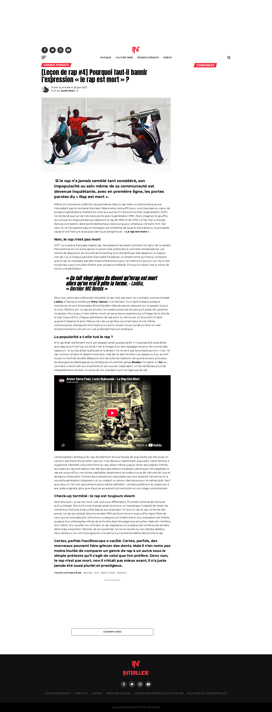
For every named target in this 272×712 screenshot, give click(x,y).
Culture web (124, 57)
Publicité (81, 693)
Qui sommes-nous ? (58, 693)
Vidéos (167, 57)
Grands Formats (148, 57)
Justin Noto (68, 90)
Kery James (108, 573)
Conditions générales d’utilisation (158, 693)
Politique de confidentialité (207, 693)
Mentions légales (118, 693)
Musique (105, 57)
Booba (89, 573)
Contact (96, 693)
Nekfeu (122, 573)
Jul (97, 573)
